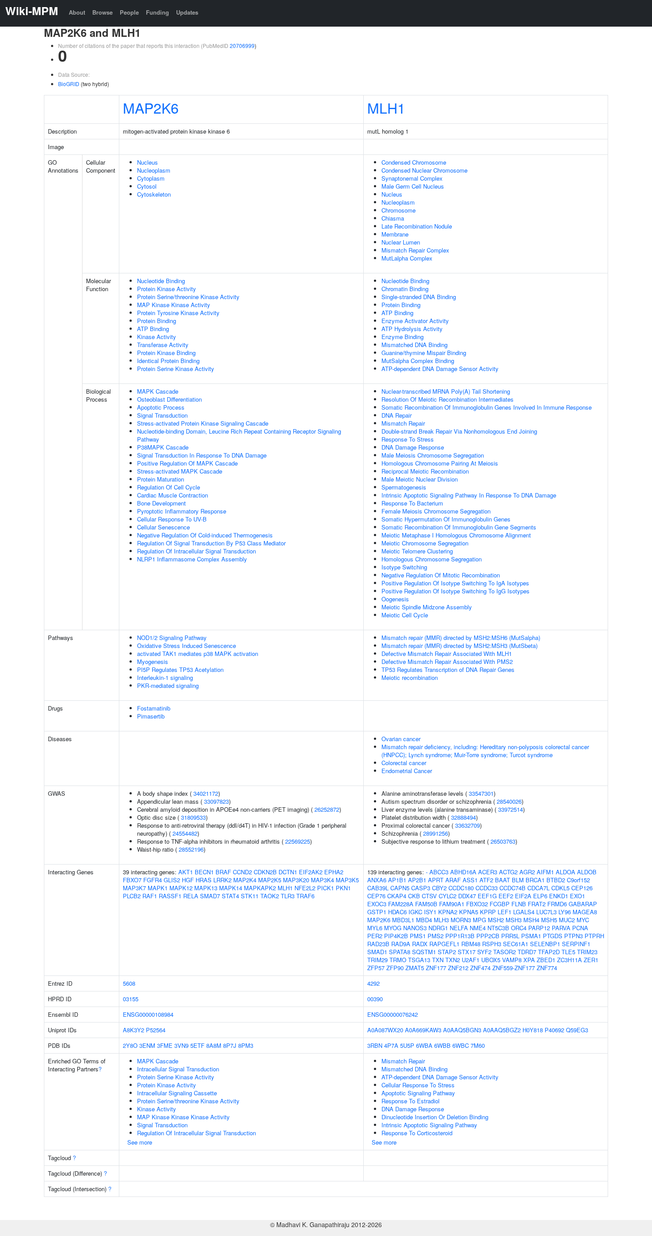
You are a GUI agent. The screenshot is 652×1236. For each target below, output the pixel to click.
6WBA (424, 1045)
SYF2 (484, 952)
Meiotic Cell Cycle (404, 615)
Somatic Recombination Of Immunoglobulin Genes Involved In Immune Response (486, 407)
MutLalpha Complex (406, 258)
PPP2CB (487, 936)
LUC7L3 (546, 912)
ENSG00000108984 (148, 1014)
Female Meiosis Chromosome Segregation (436, 511)
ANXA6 (376, 880)
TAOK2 (269, 896)
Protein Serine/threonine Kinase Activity (188, 296)
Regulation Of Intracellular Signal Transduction (196, 551)
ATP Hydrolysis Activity (412, 328)
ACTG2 (508, 872)
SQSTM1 (424, 952)
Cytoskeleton (154, 194)
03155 (130, 999)
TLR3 (288, 896)
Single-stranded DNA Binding (418, 296)
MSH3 (514, 920)
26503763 (503, 841)
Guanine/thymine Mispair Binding (423, 352)
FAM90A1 (451, 904)
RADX (420, 944)
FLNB (518, 904)
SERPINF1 (576, 944)
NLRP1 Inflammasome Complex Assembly (192, 559)
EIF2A (523, 896)
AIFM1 (545, 872)
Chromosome (398, 210)
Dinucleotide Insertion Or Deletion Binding (434, 1117)
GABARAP (583, 904)
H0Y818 (532, 1030)
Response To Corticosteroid (416, 1133)
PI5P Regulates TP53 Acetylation (180, 669)
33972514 (510, 809)
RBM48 (470, 944)
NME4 (478, 928)
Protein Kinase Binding (166, 352)
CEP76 (376, 896)
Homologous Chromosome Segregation (431, 559)
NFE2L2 (305, 888)
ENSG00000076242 (392, 1014)
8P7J (229, 1045)
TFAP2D (549, 952)
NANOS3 (415, 928)
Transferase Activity (163, 344)
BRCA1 (535, 880)
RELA (190, 896)
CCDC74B (512, 888)
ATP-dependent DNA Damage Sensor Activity (440, 368)
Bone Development (161, 503)
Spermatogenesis (403, 487)
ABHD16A (463, 872)
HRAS (204, 880)
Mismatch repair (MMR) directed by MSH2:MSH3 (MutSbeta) (459, 645)
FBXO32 (477, 904)
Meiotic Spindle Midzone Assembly (426, 607)
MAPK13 (205, 888)
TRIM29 (377, 960)
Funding (157, 12)
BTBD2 (555, 880)
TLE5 (568, 952)
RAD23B (378, 944)
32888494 (463, 817)
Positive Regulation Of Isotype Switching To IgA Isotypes (455, 583)
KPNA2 (447, 912)
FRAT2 (537, 904)
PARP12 (539, 928)
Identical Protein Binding (168, 360)
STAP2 (447, 952)
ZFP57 (376, 968)
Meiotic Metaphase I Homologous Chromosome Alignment (456, 535)
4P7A (391, 1045)
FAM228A (400, 904)
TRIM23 (587, 952)
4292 (373, 983)
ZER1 (591, 960)
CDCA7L (538, 888)
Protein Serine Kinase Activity (175, 368)
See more (139, 1142)
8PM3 (245, 1045)
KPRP (488, 912)
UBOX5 (490, 960)
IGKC (415, 912)
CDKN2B (265, 872)
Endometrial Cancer (406, 770)
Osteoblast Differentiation (169, 399)
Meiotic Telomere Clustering (417, 551)
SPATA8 (399, 952)
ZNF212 (458, 968)
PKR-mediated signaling (168, 685)
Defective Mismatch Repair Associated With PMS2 (447, 661)
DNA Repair (396, 415)
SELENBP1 (545, 944)
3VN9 (181, 1045)
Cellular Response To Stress (418, 1085)
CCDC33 (486, 888)
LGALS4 (523, 912)
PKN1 (343, 888)
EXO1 (577, 896)
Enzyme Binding (402, 336)
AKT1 (185, 872)
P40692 (554, 1030)
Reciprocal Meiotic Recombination (425, 471)
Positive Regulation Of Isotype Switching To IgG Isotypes (455, 591)
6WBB (442, 1045)
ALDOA (565, 872)
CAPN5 (399, 888)
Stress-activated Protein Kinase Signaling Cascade (202, 423)
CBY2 (439, 888)
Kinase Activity (156, 336)
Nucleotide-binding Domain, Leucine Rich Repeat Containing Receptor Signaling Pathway (239, 435)
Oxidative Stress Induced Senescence (186, 645)
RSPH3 (491, 944)
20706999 (242, 45)
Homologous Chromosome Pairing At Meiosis (439, 463)
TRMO (397, 960)
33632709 (467, 825)
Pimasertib (151, 716)
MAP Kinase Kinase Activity (173, 304)
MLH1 (386, 107)
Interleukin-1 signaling (165, 677)
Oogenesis (395, 599)
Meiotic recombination (409, 677)
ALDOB (587, 872)
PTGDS (552, 936)
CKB (414, 896)
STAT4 (230, 896)
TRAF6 (305, 896)
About (77, 12)
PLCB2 (132, 896)
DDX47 (467, 896)
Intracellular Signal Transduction (178, 1069)
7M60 (478, 1045)
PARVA (561, 928)
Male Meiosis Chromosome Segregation (432, 455)
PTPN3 (573, 936)
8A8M (213, 1045)
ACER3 (487, 872)
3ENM (147, 1045)
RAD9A (400, 944)
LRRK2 (222, 880)
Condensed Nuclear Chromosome (424, 170)
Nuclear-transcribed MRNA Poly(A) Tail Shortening (445, 391)
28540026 (509, 801)
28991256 (435, 833)
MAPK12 (180, 888)
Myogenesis (152, 661)
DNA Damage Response (412, 447)
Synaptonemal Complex (412, 178)
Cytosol (147, 186)
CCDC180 (461, 888)
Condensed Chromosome (413, 162)
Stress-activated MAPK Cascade (179, 471)
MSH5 (549, 920)
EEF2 (506, 896)
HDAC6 (397, 912)
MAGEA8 (585, 912)
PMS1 (418, 936)
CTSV (429, 896)
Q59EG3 (577, 1030)
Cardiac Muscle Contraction (172, 495)
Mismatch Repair (403, 423)
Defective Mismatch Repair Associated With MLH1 (446, 653)
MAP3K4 (322, 880)
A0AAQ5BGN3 (462, 1030)
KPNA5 (468, 912)
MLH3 (441, 920)
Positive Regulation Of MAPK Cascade (187, 463)
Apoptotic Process (161, 407)
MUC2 (567, 920)
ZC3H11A (569, 960)
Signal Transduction (162, 415)
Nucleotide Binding (161, 280)
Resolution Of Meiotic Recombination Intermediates (447, 399)
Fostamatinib (153, 708)
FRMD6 (557, 904)
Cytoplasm (151, 178)
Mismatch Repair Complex (415, 250)
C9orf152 (578, 880)
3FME (165, 1045)
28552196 (191, 849)
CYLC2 (447, 896)
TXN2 (452, 960)
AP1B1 (397, 880)
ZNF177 (436, 968)
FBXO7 (132, 880)
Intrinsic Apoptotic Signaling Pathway (429, 1125)
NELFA (459, 928)
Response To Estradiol (410, 1101)
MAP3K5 (347, 880)
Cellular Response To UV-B (172, 519)
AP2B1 (417, 880)
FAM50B (426, 904)
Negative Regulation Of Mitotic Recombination (440, 575)
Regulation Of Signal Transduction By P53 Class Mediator (211, 543)
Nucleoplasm (153, 170)
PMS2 (436, 936)
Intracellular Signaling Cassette (177, 1093)
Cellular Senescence (163, 527)
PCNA (580, 928)
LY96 (564, 912)
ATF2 (486, 880)
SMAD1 (377, 952)
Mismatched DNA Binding (414, 344)
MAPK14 (230, 888)
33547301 (481, 793)
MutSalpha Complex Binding (417, 360)
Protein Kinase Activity (166, 288)
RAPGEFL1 (444, 944)
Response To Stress (407, 439)
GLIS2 (172, 880)
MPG (479, 920)
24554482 (185, 833)
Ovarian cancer (400, 738)
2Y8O (130, 1045)
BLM (518, 880)
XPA (529, 960)
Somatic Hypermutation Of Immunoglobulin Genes (446, 519)
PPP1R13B (460, 936)
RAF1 (149, 896)
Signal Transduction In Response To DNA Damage (202, 455)
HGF (188, 880)
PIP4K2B (396, 936)
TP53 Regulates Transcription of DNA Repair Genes (448, 669)
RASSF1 (170, 896)
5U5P (407, 1045)
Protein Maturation (160, 479)
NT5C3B (498, 928)
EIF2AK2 (310, 872)
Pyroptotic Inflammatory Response (181, 511)
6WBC (460, 1045)
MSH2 (496, 920)
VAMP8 (512, 960)
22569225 (297, 841)
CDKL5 (560, 888)
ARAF (453, 880)
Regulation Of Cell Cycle (168, 487)
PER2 (374, 936)
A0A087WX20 (385, 1030)
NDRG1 (438, 928)
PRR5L (510, 936)
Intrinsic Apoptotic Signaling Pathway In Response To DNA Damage (468, 495)
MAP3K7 (134, 888)
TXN (438, 960)
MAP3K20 (296, 880)
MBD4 (424, 920)
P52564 (155, 1030)
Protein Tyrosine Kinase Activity (178, 312)
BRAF (223, 872)
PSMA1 (531, 936)
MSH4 (531, 920)
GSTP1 (376, 912)
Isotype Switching (404, 567)
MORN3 (461, 920)
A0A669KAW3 (423, 1030)
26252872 (326, 809)
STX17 (466, 952)
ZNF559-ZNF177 (513, 968)
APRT (436, 880)
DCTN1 (288, 872)
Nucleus (147, 162)
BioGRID (68, 83)
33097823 (216, 801)
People (129, 12)
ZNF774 (547, 968)
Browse (102, 12)
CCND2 (242, 872)
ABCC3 (438, 872)
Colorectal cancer (403, 762)
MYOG (392, 928)
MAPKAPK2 (260, 888)
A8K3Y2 (133, 1030)
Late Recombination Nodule (416, 226)
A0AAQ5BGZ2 (502, 1030)
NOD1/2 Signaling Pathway (172, 637)
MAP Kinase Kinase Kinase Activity (183, 1117)
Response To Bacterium (412, 503)
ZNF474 (480, 968)
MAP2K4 (244, 880)
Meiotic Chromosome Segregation (424, 543)
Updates (187, 12)
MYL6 (374, 928)
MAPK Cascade (157, 391)
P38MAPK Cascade (163, 447)
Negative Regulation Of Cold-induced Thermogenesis (205, 535)
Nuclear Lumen (400, 242)
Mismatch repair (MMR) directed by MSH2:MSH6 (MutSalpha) (460, 637)
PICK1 (325, 888)
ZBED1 (546, 960)
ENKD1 (558, 896)
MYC (583, 920)
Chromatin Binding (404, 288)
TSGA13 (419, 960)
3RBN (374, 1045)
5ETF (197, 1045)
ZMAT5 (414, 968)
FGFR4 (152, 880)
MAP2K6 (151, 107)
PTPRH (594, 936)
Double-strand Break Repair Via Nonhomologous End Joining (459, 431)
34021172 (205, 793)
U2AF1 (470, 960)
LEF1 (504, 912)
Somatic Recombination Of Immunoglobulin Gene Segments (458, 527)
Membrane (394, 234)
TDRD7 (527, 952)
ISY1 (430, 912)
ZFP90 (395, 968)
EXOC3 (376, 904)
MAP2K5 (269, 880)
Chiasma (392, 218)
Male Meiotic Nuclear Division (419, 479)
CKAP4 (396, 896)
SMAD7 (210, 896)
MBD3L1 (403, 920)
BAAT (502, 880)
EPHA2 (333, 872)
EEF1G (487, 896)
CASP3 (420, 888)
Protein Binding (156, 320)
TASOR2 (504, 952)
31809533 (193, 817)
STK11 (250, 896)
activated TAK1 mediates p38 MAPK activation (197, 653)
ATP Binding (153, 328)
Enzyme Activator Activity (415, 320)
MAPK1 (158, 888)
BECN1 (204, 872)
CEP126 (582, 888)
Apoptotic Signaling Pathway (418, 1093)
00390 (375, 999)
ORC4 (518, 928)
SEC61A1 (515, 944)
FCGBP (500, 904)
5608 (129, 983)
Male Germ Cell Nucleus (412, 186)
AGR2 (527, 872)
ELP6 (540, 896)
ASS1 (470, 880)
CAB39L (378, 888)
